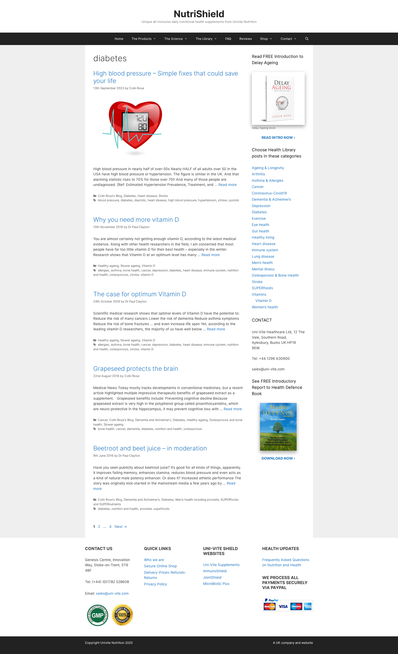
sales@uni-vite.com (112, 593)
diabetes (127, 200)
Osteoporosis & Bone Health (275, 275)
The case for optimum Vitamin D (139, 294)
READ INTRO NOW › (278, 137)
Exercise (259, 218)
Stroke (163, 196)
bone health (131, 270)
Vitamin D (148, 265)
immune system (215, 270)
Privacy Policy (155, 584)
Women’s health (265, 307)
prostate (146, 508)
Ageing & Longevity (268, 168)
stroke (222, 200)
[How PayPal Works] (287, 612)
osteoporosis (119, 274)
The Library (204, 39)
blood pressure (108, 200)
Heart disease (147, 196)
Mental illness (263, 269)
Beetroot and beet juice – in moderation (150, 448)
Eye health (260, 225)
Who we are (154, 560)
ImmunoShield (215, 571)
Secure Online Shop (160, 566)
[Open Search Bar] (307, 39)
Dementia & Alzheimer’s (271, 199)
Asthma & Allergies (267, 180)
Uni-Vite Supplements (221, 565)
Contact (286, 39)
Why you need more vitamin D (136, 219)
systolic (233, 200)
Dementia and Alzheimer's (153, 420)
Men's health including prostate (197, 499)
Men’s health (262, 263)
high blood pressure (182, 200)
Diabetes (130, 196)
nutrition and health (168, 429)
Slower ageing (130, 265)
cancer (145, 270)
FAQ (228, 39)
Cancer (103, 420)
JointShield (212, 577)
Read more (227, 185)
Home (119, 39)
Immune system (265, 250)
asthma (116, 270)
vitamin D (147, 274)
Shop (264, 39)
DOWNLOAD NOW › (278, 458)
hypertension (207, 200)
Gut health (260, 231)
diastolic (140, 200)
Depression (261, 206)
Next (121, 527)
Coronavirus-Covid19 (269, 193)
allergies (103, 270)
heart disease (157, 200)
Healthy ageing (108, 265)
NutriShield (199, 14)
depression (160, 270)
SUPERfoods (262, 288)
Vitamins (259, 294)
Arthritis (258, 174)
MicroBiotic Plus (216, 584)
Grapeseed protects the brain (135, 368)
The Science (173, 39)
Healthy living (263, 237)
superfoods (161, 508)
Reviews (245, 39)
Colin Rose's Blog (110, 196)
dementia (133, 429)
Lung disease (263, 256)
